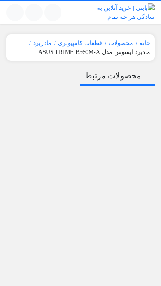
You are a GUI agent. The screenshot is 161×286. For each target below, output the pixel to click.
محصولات (121, 43)
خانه (145, 43)
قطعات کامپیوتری (80, 43)
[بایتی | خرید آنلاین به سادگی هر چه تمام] (120, 12)
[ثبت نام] (15, 12)
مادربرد (42, 43)
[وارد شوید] (34, 12)
